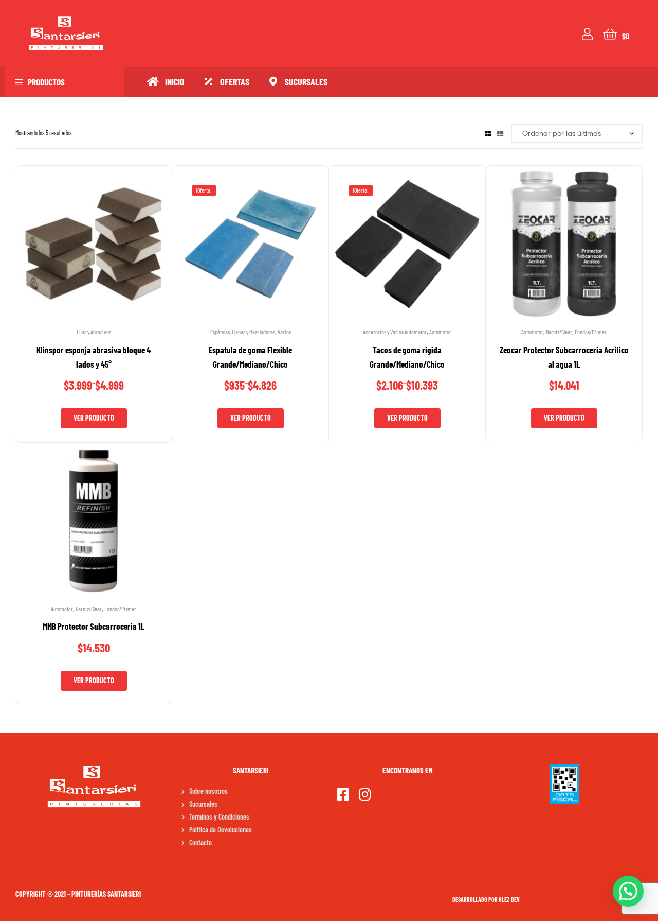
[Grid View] (488, 133)
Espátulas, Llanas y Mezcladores (242, 331)
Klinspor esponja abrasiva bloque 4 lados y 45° (93, 356)
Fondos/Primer (591, 331)
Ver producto (94, 417)
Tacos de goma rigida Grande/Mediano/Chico (407, 356)
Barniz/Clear (559, 331)
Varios (284, 331)
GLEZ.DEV (509, 899)
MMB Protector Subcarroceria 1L (93, 626)
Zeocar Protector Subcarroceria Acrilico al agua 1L (564, 356)
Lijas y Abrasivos (94, 331)
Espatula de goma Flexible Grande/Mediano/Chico (250, 356)
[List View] (500, 133)
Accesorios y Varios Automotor (395, 331)
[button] (628, 891)
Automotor (440, 331)
